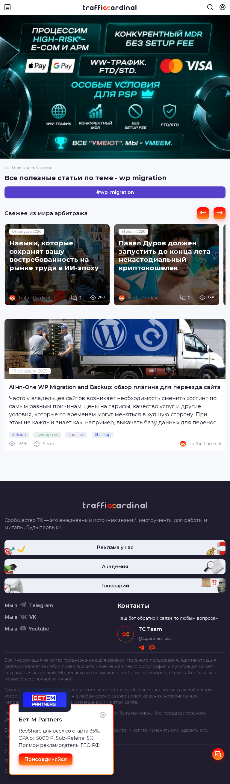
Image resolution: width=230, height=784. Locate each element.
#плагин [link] (76, 434)
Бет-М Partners (40, 719)
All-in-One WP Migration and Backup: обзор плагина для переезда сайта (114, 387)
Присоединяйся (45, 759)
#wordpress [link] (47, 434)
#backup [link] (103, 434)
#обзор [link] (19, 434)
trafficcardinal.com (75, 689)
